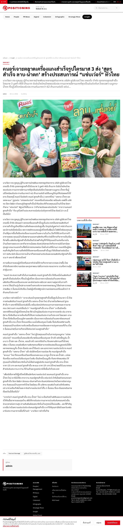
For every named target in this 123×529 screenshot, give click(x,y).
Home (7, 17)
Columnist (47, 17)
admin (5, 94)
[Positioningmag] (16, 8)
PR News (26, 17)
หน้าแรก (5, 58)
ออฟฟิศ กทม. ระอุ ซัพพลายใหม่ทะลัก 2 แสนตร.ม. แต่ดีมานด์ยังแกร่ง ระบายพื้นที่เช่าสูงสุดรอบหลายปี (105, 229)
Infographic (59, 17)
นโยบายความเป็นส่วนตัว (11, 526)
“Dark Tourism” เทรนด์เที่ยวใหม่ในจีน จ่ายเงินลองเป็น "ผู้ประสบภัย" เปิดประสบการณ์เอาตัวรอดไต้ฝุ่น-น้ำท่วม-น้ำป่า (106, 278)
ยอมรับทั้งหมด (112, 522)
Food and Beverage (14, 453)
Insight (87, 17)
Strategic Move (74, 17)
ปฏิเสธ (98, 522)
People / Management (37, 487)
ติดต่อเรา (55, 486)
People (16, 17)
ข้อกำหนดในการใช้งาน (59, 496)
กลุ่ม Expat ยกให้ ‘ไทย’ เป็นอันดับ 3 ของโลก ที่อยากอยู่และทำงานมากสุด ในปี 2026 (106, 262)
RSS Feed (55, 500)
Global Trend (37, 515)
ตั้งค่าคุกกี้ (87, 522)
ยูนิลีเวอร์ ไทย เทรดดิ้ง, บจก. (32, 453)
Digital (36, 17)
